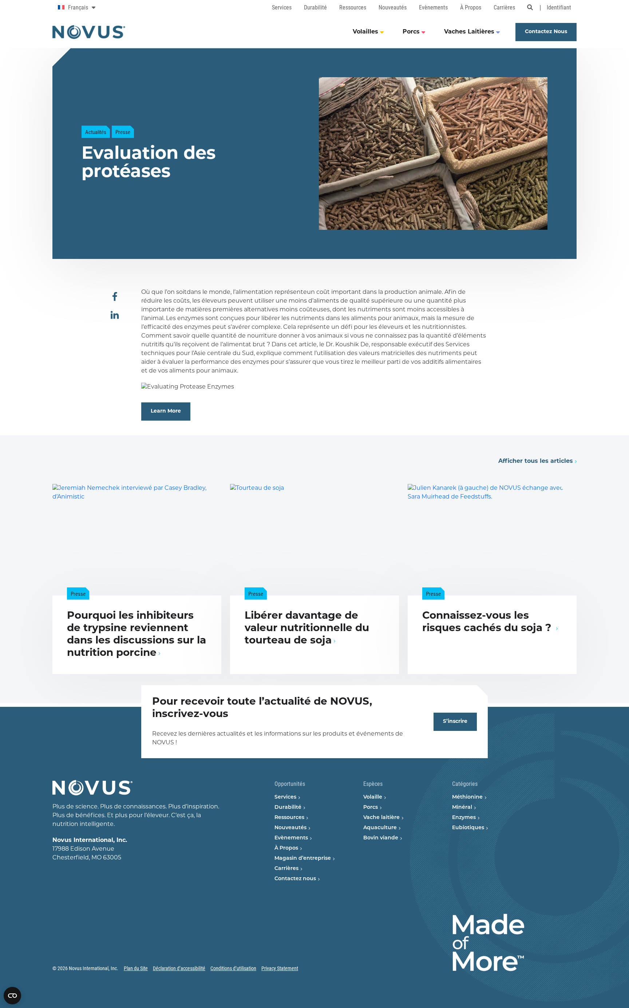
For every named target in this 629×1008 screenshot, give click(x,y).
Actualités (95, 131)
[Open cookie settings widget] (12, 995)
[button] (115, 297)
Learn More (166, 411)
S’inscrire (455, 721)
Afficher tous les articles (535, 461)
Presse (122, 131)
